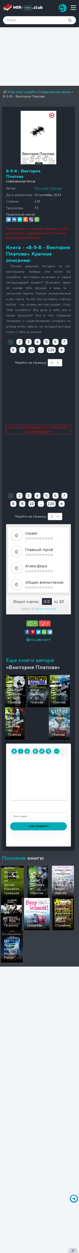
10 (31, 350)
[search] (70, 20)
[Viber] (31, 219)
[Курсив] (20, 751)
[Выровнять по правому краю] (48, 751)
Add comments (39, 826)
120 (51, 350)
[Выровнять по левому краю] (35, 751)
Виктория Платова (48, 188)
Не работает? (40, 640)
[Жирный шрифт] (14, 751)
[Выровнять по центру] (42, 751)
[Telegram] (8, 219)
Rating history (45, 608)
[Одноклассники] (25, 219)
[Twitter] (38, 632)
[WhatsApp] (36, 219)
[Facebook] (27, 632)
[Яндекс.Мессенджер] (19, 219)
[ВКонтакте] (14, 219)
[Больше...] (57, 751)
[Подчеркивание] (27, 751)
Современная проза (20, 181)
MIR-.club (28, 7)
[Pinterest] (32, 632)
